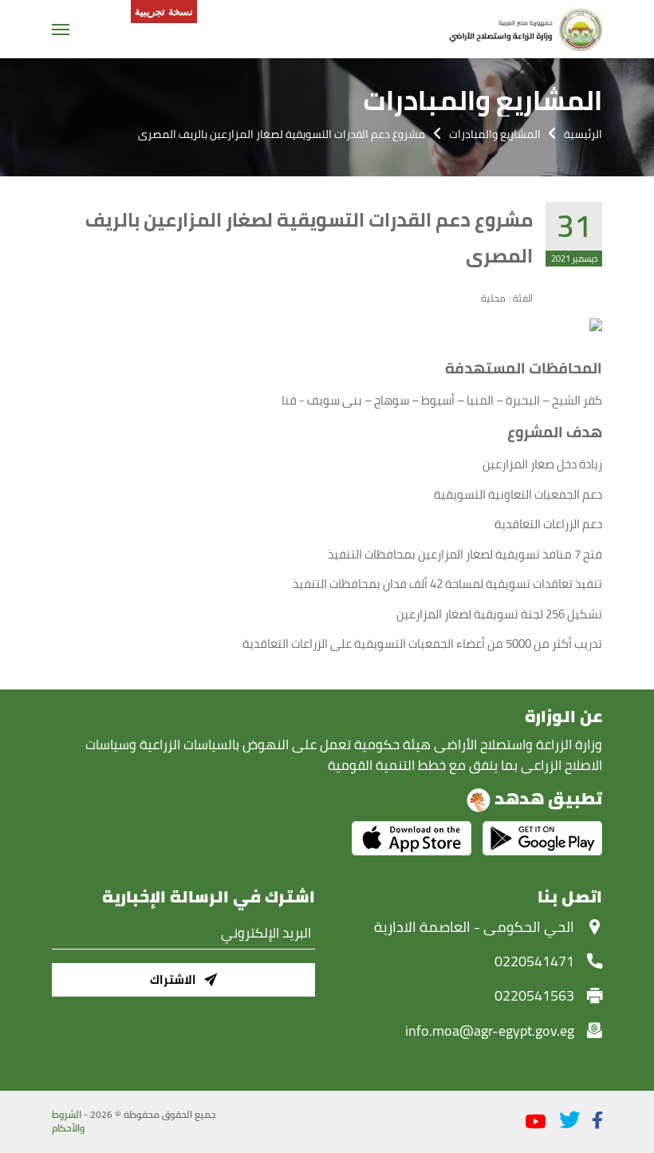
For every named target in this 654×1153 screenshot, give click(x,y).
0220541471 (534, 960)
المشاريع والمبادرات (495, 134)
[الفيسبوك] (597, 1120)
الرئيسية (583, 134)
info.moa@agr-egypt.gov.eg (489, 1030)
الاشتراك (173, 979)
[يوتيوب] (535, 1122)
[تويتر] (569, 1120)
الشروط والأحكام (68, 1122)
